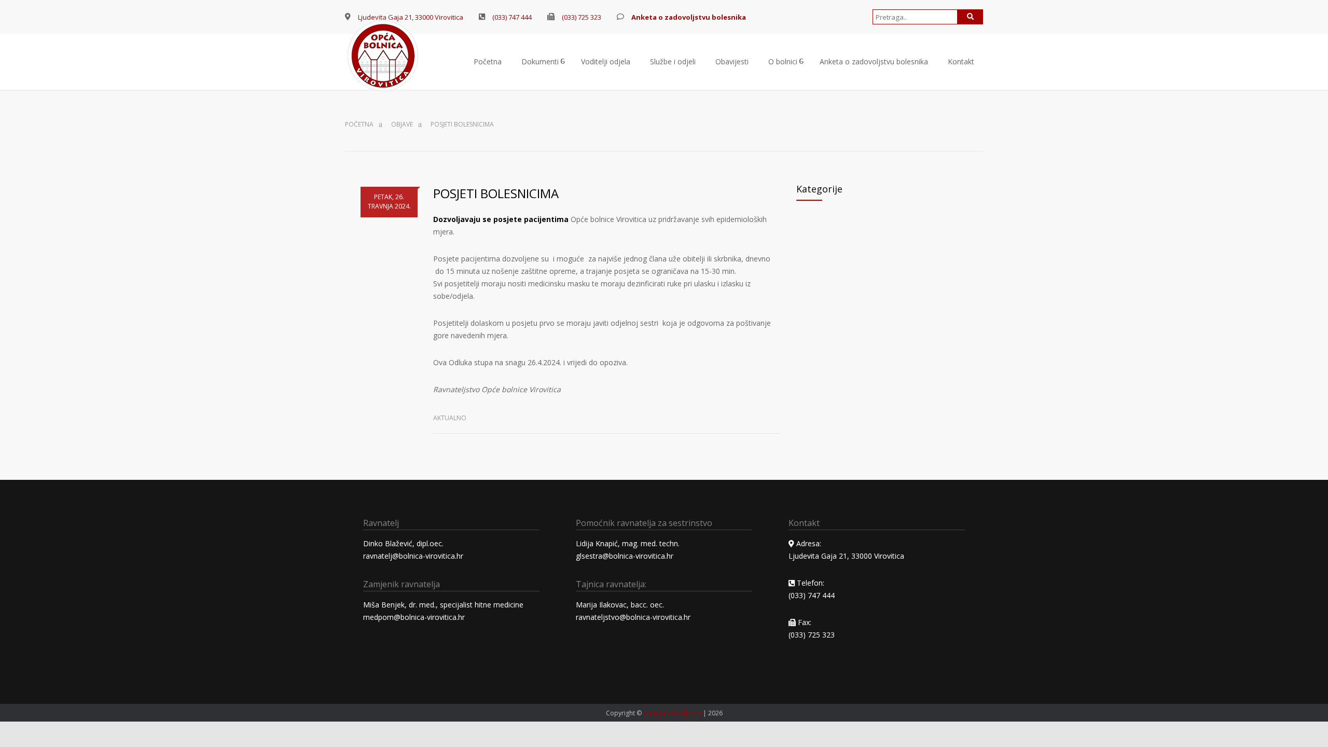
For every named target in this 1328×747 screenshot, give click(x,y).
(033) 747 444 (512, 17)
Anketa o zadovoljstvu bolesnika (874, 61)
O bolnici (782, 61)
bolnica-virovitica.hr (672, 713)
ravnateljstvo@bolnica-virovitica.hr (633, 617)
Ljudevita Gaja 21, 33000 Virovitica (846, 556)
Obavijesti (732, 61)
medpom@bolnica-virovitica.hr (414, 617)
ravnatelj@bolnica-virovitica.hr (413, 556)
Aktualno (449, 417)
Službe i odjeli (673, 61)
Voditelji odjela (605, 61)
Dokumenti (540, 61)
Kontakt (961, 61)
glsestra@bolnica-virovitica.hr (624, 556)
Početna (488, 61)
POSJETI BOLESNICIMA (496, 193)
